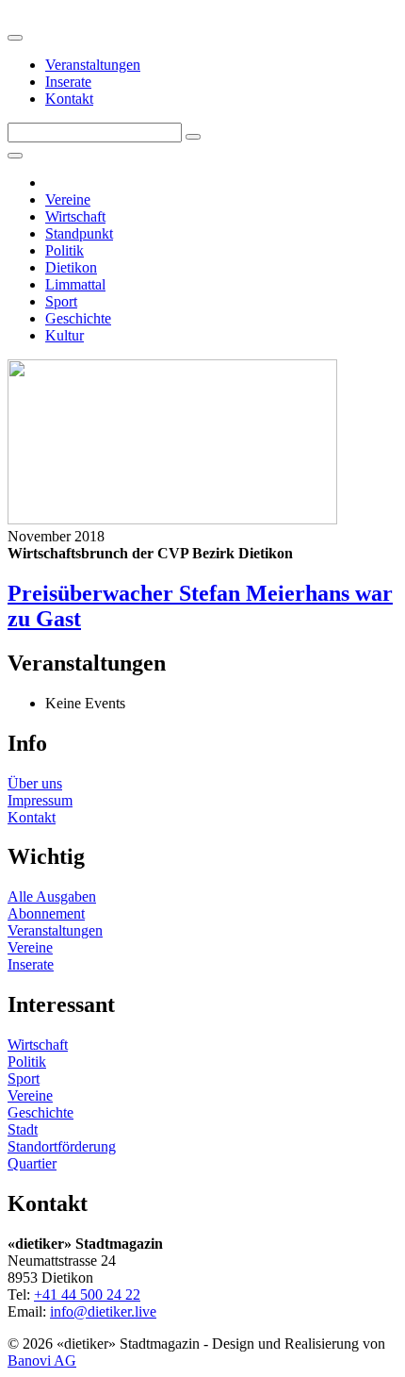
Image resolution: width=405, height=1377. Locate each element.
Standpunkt (79, 233)
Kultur (64, 335)
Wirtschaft (75, 216)
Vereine (67, 199)
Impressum (40, 800)
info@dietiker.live (103, 1311)
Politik (64, 250)
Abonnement (46, 913)
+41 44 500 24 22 (87, 1294)
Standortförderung (62, 1146)
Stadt (23, 1129)
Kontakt (69, 99)
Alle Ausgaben (52, 896)
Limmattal (75, 284)
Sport (61, 301)
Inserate (68, 82)
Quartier (32, 1163)
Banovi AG (42, 1360)
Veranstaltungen (92, 65)
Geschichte (78, 318)
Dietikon (71, 267)
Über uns (35, 783)
